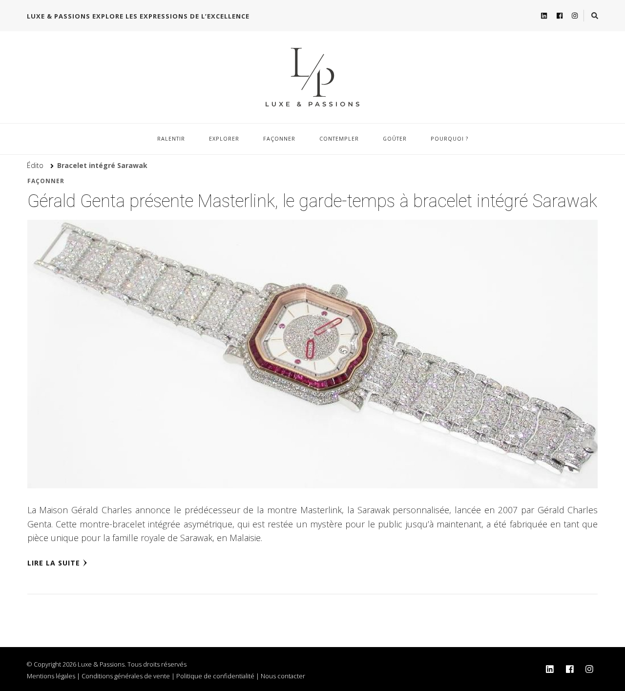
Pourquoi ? (449, 138)
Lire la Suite (53, 562)
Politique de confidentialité (215, 675)
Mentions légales (51, 675)
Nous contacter (283, 675)
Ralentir (171, 138)
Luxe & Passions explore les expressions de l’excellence (138, 16)
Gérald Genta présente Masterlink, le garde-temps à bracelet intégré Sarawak (312, 201)
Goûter (395, 138)
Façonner (279, 138)
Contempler (339, 138)
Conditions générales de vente (126, 675)
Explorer (224, 138)
